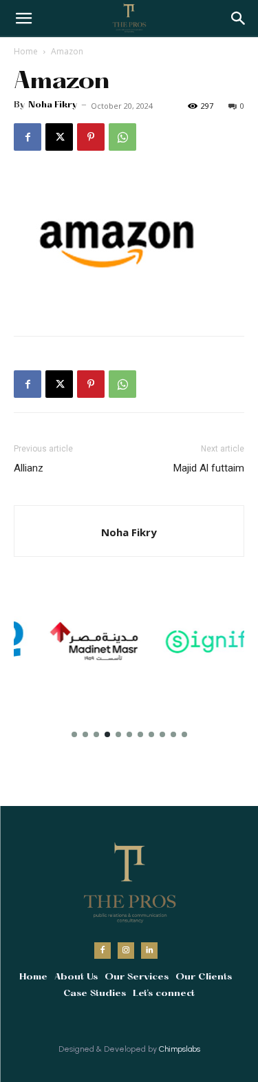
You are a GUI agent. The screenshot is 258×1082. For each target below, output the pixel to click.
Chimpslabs (179, 1049)
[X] (59, 137)
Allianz (28, 468)
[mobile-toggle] (23, 18)
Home (26, 51)
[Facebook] (27, 137)
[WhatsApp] (122, 137)
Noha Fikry (52, 105)
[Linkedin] (149, 950)
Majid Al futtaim (208, 468)
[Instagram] (126, 950)
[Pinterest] (91, 137)
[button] (238, 18)
